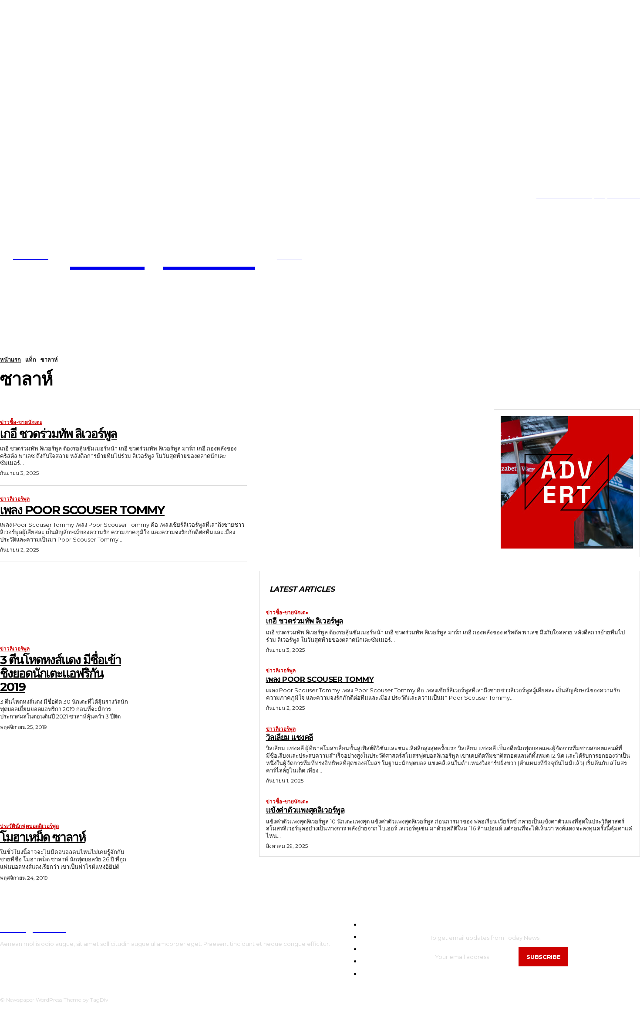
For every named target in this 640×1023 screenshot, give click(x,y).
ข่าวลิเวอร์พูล (15, 499)
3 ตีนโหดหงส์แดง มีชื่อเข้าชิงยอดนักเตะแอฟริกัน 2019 (60, 673)
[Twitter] (41, 196)
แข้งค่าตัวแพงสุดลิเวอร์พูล (305, 810)
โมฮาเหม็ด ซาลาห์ (42, 837)
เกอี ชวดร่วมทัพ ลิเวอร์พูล (58, 433)
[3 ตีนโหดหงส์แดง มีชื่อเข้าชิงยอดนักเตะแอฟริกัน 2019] (64, 603)
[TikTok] (28, 196)
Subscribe (543, 956)
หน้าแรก (10, 359)
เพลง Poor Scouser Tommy (82, 509)
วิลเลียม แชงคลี (289, 737)
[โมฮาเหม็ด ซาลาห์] (64, 780)
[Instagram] (14, 196)
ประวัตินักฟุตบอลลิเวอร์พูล (29, 826)
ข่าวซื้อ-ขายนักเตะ (21, 422)
